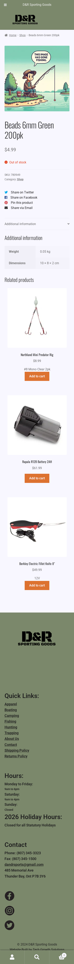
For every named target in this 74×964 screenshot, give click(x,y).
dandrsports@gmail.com (24, 864)
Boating (11, 710)
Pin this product (22, 203)
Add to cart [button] (37, 376)
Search (37, 957)
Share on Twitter (22, 192)
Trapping (12, 733)
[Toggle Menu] (5, 5)
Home (12, 35)
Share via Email (22, 208)
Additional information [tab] (20, 224)
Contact (11, 745)
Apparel (11, 704)
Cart (57, 954)
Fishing (10, 721)
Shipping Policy (17, 750)
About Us (12, 739)
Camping (12, 716)
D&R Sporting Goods (37, 5)
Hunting (11, 727)
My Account (12, 957)
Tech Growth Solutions (48, 949)
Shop (22, 35)
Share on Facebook (23, 197)
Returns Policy (16, 756)
